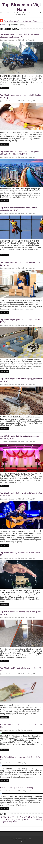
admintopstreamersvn (9, 40)
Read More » (4, 88)
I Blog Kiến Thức (8, 817)
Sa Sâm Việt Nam (32, 819)
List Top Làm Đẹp (26, 730)
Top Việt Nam (25, 763)
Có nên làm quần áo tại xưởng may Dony (20, 21)
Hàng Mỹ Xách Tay (27, 817)
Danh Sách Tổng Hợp (28, 40)
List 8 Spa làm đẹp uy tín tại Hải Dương (16, 787)
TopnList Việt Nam (9, 822)
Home (2, 24)
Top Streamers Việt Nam (21, 7)
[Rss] (21, 841)
